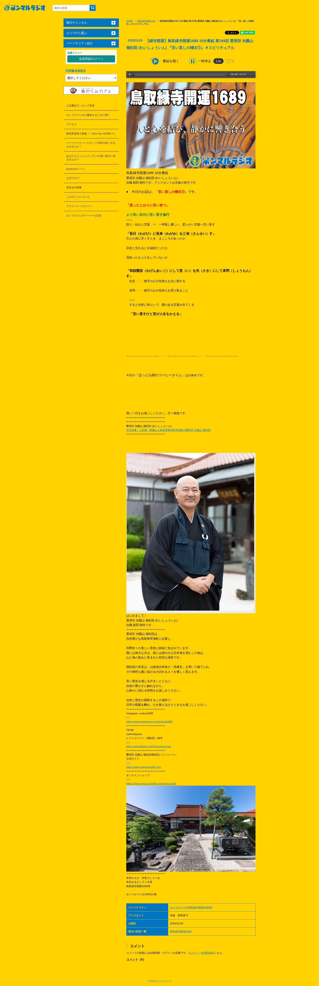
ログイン (193, 952)
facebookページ (75, 168)
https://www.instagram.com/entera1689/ (149, 721)
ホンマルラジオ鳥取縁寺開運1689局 (191, 907)
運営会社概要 (74, 187)
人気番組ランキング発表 (80, 105)
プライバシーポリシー (79, 206)
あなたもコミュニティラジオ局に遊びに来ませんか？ (90, 157)
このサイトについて (78, 196)
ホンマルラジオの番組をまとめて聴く (88, 114)
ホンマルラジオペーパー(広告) (84, 215)
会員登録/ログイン (91, 58)
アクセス (71, 124)
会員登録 (206, 952)
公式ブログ (72, 178)
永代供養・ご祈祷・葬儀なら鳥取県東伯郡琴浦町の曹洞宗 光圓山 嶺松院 (168, 430)
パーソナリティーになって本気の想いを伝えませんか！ (90, 144)
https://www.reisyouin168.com (143, 767)
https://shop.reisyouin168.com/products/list (151, 783)
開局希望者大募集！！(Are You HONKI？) (90, 133)
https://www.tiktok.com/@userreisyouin (148, 746)
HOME (129, 21)
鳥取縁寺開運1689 (146, 21)
